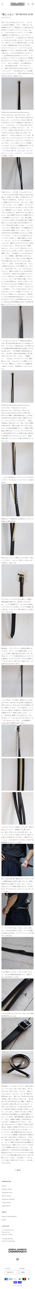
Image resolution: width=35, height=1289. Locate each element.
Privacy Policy (6, 1202)
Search (4, 1186)
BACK (19, 1170)
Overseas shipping (8, 1199)
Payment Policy (7, 1189)
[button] (2, 4)
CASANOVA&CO (19, 1285)
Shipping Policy (7, 1192)
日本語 (23, 1272)
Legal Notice (6, 1206)
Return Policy (6, 1196)
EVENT (4, 1220)
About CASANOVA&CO (9, 1216)
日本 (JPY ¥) (10, 1272)
